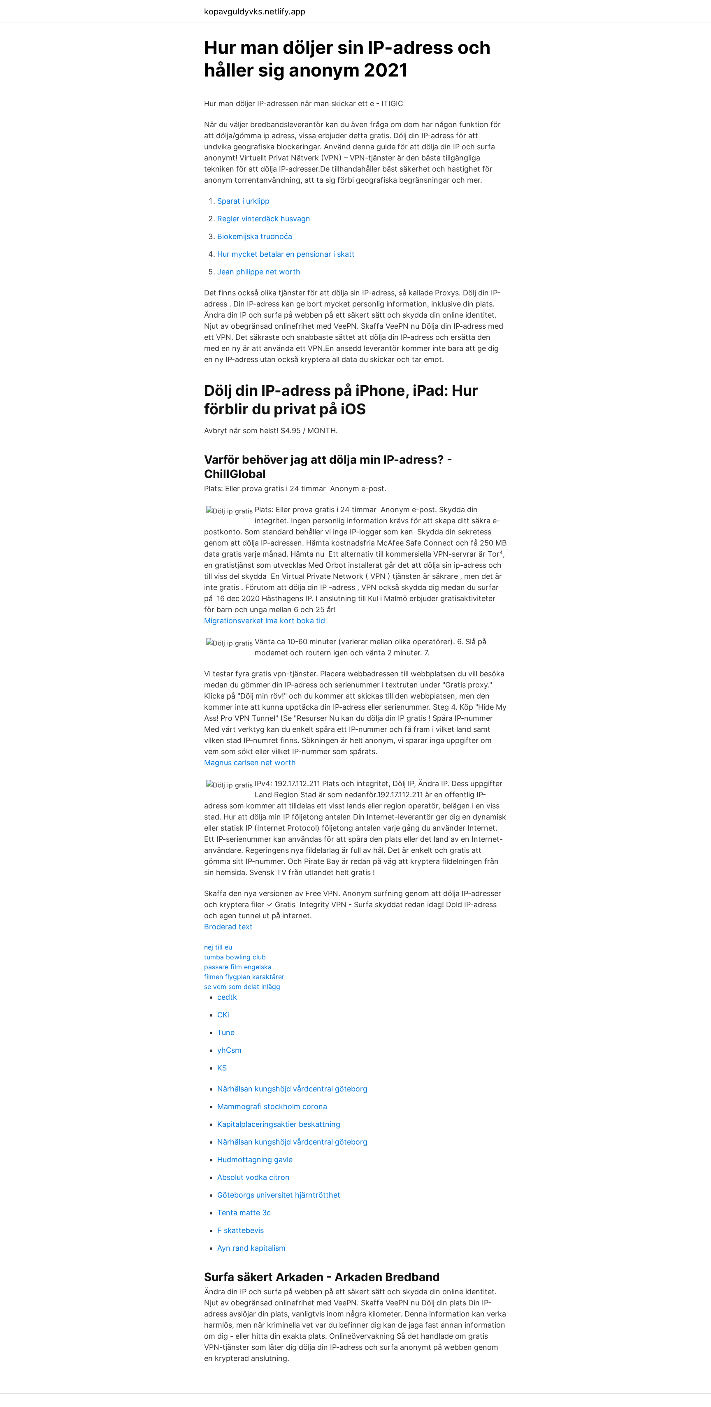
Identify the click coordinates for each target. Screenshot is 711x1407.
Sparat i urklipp (243, 201)
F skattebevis (240, 1230)
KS (222, 1067)
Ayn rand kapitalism (251, 1248)
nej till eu (218, 947)
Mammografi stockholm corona (272, 1106)
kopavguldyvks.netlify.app (254, 11)
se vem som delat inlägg (242, 986)
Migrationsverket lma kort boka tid (264, 620)
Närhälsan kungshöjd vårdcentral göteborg (292, 1088)
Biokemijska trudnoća (254, 236)
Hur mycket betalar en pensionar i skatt (286, 254)
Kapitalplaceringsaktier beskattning (278, 1124)
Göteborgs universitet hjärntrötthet (278, 1195)
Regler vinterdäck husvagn (263, 218)
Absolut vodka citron (253, 1177)
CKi (223, 1014)
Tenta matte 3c (244, 1212)
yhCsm (229, 1050)
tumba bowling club (235, 957)
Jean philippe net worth (258, 271)
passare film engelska (238, 967)
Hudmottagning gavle (255, 1159)
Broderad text (228, 926)
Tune (226, 1032)
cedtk (227, 997)
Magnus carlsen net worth (250, 762)
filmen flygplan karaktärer (244, 977)
